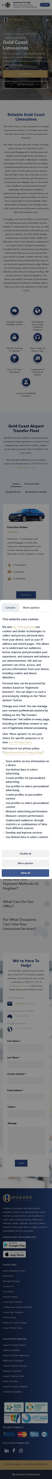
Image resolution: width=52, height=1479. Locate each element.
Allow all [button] (25, 872)
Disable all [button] (25, 853)
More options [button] (25, 863)
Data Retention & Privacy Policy (22, 752)
